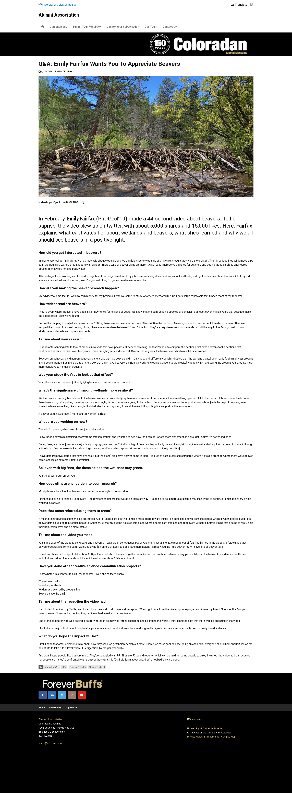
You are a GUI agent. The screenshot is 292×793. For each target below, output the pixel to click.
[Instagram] (72, 695)
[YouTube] (82, 695)
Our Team (150, 26)
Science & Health (78, 667)
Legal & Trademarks (208, 736)
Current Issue (58, 26)
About (42, 707)
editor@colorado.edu (50, 743)
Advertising (55, 707)
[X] (62, 695)
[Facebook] (43, 695)
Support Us (71, 707)
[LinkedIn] (52, 695)
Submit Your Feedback (87, 26)
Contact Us (170, 26)
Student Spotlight (97, 667)
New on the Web (51, 667)
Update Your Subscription (123, 26)
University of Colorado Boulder (205, 728)
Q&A (64, 667)
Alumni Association (59, 15)
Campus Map (228, 736)
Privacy (191, 736)
